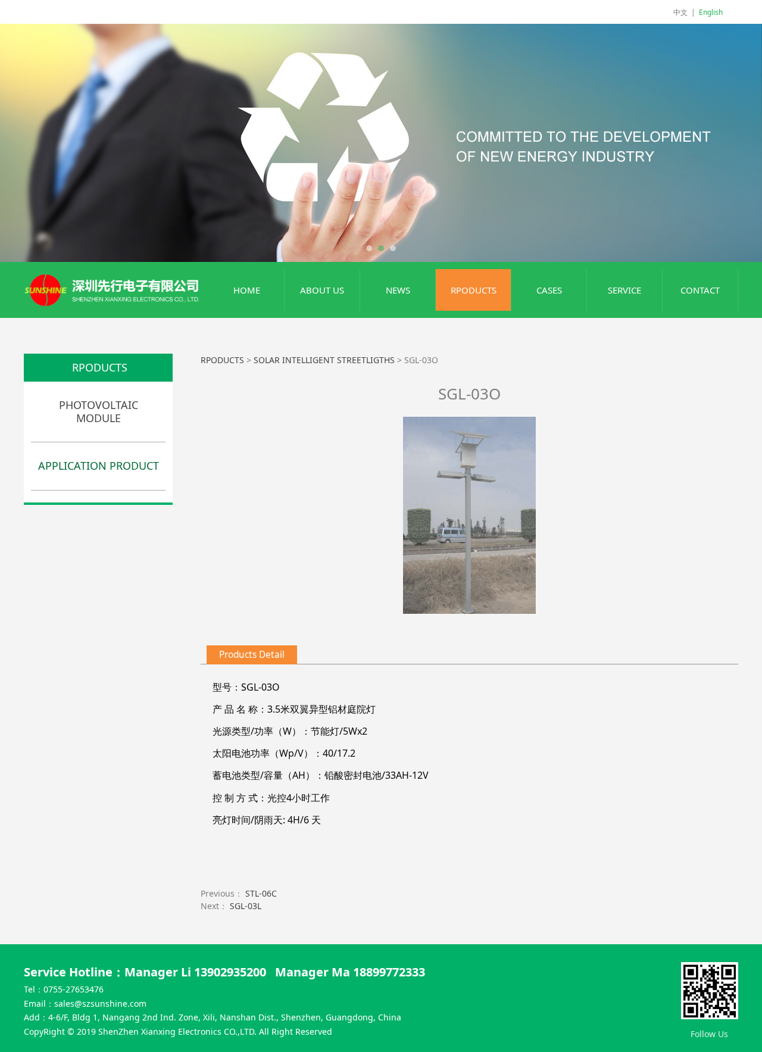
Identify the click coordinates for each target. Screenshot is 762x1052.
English (711, 12)
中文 (680, 12)
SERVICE (624, 290)
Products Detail (252, 654)
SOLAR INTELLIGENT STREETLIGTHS (325, 360)
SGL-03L (245, 905)
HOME (246, 290)
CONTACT (700, 290)
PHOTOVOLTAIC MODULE (98, 411)
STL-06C (261, 893)
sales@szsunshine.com (100, 1003)
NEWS (398, 290)
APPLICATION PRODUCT (98, 465)
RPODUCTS (473, 290)
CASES (549, 290)
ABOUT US (322, 290)
